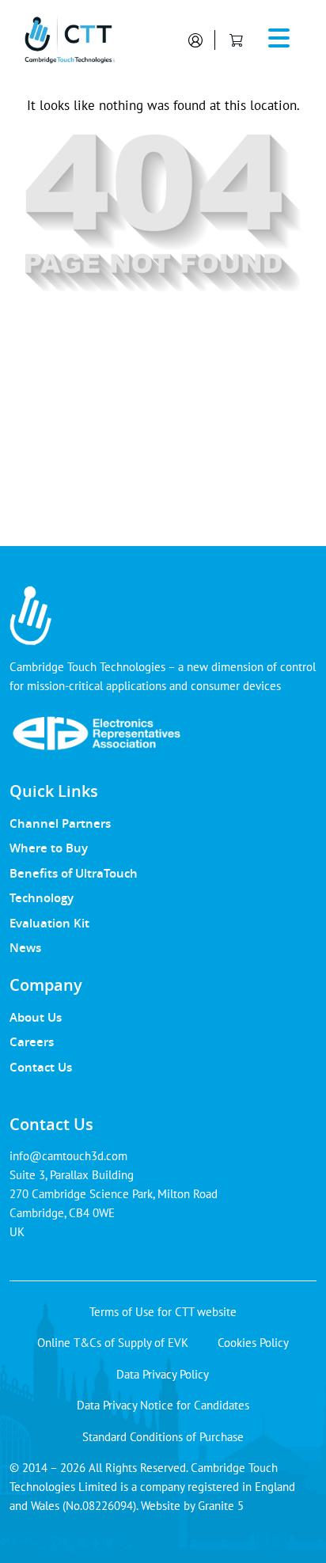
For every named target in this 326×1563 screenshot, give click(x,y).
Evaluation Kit (49, 923)
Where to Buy (48, 847)
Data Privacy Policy (162, 1374)
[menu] (279, 40)
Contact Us (40, 1067)
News (25, 947)
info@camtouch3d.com (68, 1155)
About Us (35, 1017)
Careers (31, 1041)
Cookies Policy (253, 1342)
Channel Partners (60, 823)
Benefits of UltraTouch (73, 873)
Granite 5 (221, 1505)
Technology (41, 897)
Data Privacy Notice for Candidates (163, 1405)
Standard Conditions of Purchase (163, 1436)
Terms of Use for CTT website (163, 1311)
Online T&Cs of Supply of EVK (112, 1342)
